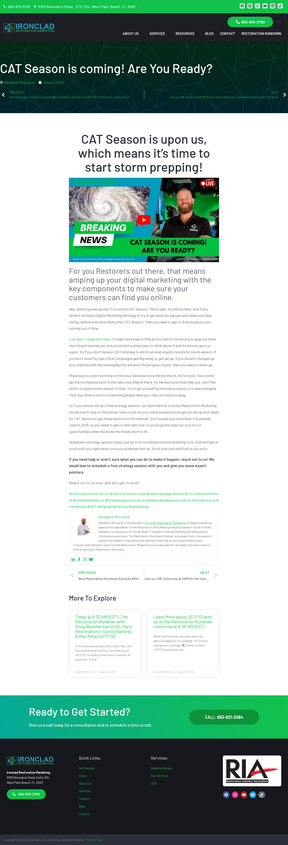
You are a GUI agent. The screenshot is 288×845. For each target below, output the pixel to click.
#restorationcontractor (89, 493)
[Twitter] (252, 794)
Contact (227, 34)
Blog (209, 34)
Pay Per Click (159, 776)
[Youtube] (91, 559)
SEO (153, 783)
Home (83, 776)
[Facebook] (79, 559)
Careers (84, 814)
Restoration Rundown (261, 34)
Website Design (161, 768)
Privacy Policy (94, 839)
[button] (279, 22)
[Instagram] (85, 559)
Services (157, 34)
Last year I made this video (90, 339)
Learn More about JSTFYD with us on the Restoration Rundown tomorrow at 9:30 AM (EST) (182, 621)
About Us (131, 34)
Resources (185, 34)
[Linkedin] (73, 559)
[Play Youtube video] (144, 220)
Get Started (86, 768)
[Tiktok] (261, 794)
